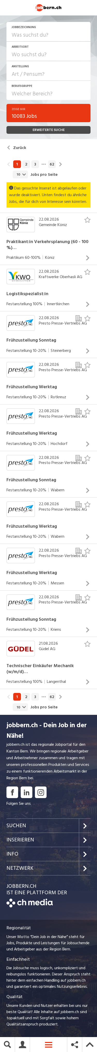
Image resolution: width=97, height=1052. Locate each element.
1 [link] (17, 164)
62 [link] (52, 164)
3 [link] (35, 164)
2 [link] (26, 164)
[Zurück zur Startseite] (29, 906)
